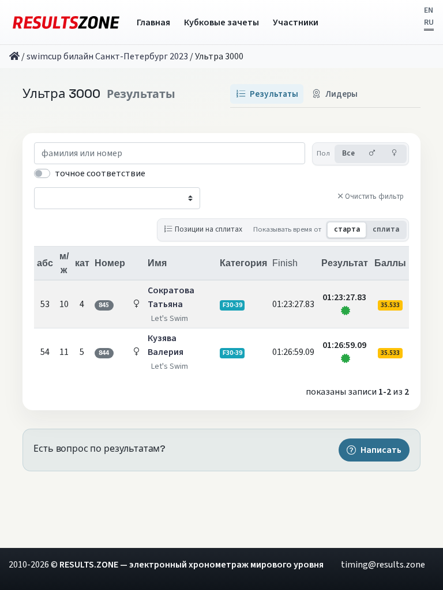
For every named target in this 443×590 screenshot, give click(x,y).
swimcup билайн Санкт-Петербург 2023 (107, 56)
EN (428, 10)
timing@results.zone (383, 564)
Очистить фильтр (374, 196)
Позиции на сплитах (208, 229)
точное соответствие (100, 173)
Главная (153, 22)
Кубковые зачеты (221, 22)
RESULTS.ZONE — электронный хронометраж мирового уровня (191, 564)
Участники (295, 22)
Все (348, 153)
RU (429, 22)
